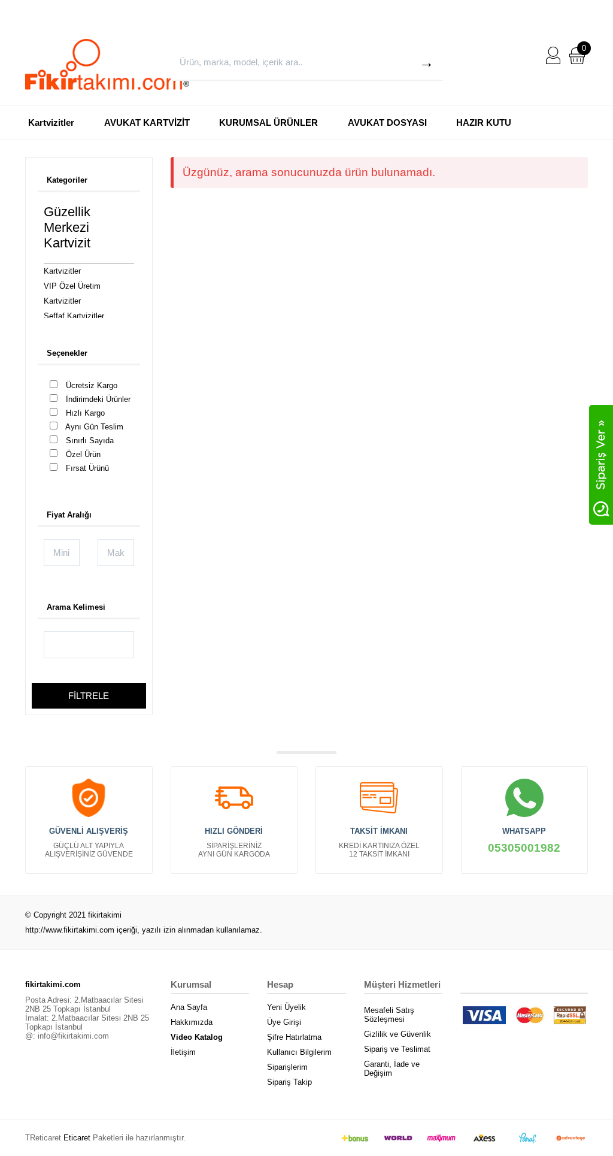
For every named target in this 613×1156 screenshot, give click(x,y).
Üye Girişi (284, 1022)
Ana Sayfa (189, 1007)
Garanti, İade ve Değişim (392, 1069)
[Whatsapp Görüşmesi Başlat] (601, 463)
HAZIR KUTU (483, 122)
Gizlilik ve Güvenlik (397, 1034)
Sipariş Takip (289, 1082)
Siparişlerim (287, 1067)
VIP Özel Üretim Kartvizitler (72, 293)
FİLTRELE (88, 696)
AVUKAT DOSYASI (387, 122)
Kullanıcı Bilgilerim (299, 1052)
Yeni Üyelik (286, 1007)
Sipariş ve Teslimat (397, 1049)
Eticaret (76, 1137)
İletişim (183, 1052)
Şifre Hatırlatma (294, 1037)
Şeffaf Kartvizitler (74, 315)
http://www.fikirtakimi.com (69, 929)
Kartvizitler (51, 122)
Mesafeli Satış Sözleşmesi (389, 1015)
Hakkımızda (192, 1022)
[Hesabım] (553, 54)
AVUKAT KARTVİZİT (147, 122)
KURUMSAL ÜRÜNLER (268, 122)
